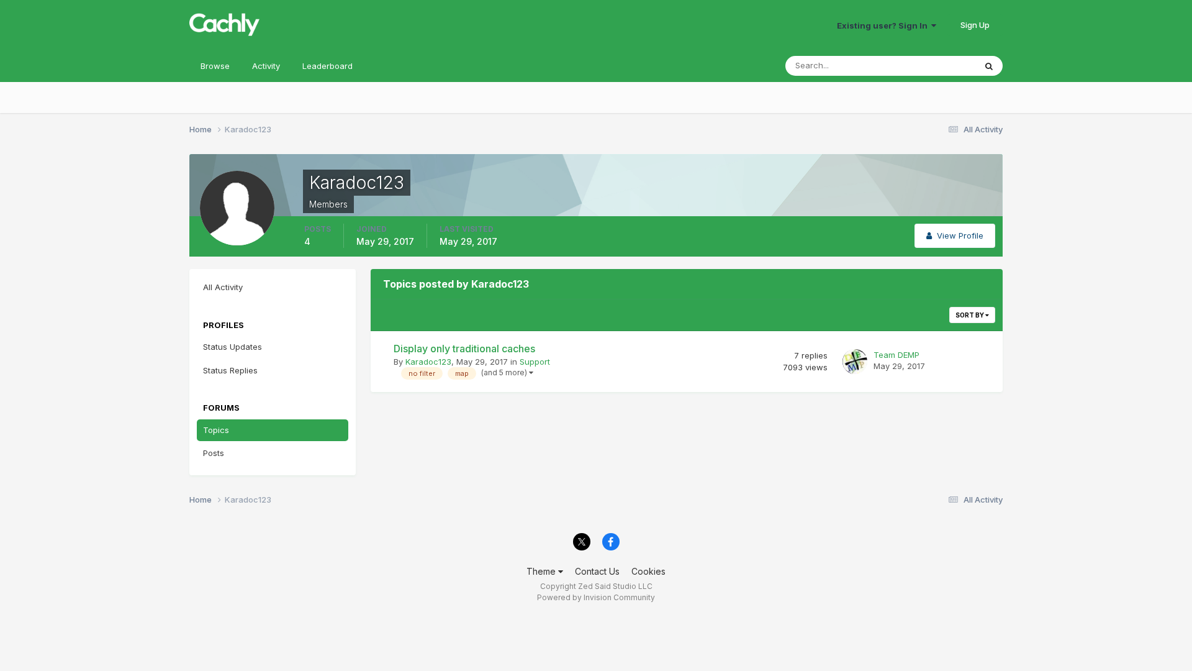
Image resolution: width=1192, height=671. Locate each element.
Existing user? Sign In (884, 25)
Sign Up (975, 25)
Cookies (648, 571)
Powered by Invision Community (596, 597)
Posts (213, 453)
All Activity (223, 287)
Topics (216, 430)
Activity (266, 66)
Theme (542, 571)
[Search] (989, 66)
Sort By (970, 315)
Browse (215, 66)
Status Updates (930, 65)
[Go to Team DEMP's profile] (854, 361)
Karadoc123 (428, 362)
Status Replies (230, 370)
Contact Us (597, 571)
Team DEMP (896, 355)
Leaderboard (327, 66)
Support (535, 362)
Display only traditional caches (464, 348)
